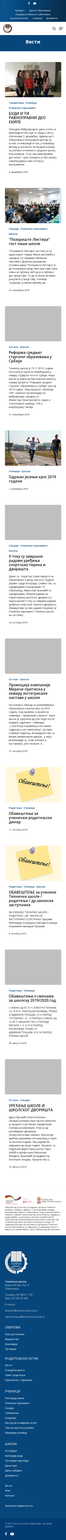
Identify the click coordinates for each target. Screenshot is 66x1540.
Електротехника (14, 1334)
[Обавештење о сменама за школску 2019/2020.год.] (33, 967)
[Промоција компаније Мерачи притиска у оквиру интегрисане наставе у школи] (33, 656)
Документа (11, 1475)
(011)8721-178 (24, 1294)
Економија (11, 1344)
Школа (13, 234)
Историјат (11, 1450)
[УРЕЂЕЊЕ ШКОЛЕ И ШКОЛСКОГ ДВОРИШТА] (33, 1076)
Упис (8, 1490)
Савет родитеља (15, 1375)
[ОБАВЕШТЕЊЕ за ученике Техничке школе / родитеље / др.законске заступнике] (33, 863)
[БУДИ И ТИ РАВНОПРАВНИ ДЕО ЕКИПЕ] (33, 79)
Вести (8, 1365)
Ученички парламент (22, 108)
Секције (14, 228)
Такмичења (16, 102)
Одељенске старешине (18, 1380)
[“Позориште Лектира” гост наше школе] (33, 205)
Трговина (10, 1349)
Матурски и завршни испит (21, 1422)
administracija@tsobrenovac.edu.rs (25, 1316)
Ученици (31, 102)
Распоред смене (14, 1398)
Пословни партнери (17, 1460)
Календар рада (14, 1455)
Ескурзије (10, 1418)
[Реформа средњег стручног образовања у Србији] (33, 323)
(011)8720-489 (20, 1298)
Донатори (11, 1465)
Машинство (12, 1339)
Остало (13, 347)
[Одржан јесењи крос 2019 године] (33, 448)
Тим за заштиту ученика (19, 1427)
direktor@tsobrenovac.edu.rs (21, 1310)
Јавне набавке (13, 1470)
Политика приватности (19, 1505)
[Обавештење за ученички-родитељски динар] (33, 784)
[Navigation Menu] (61, 28)
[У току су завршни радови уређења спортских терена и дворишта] (33, 522)
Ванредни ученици (16, 1432)
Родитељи (15, 808)
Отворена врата (15, 1370)
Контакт (10, 1495)
